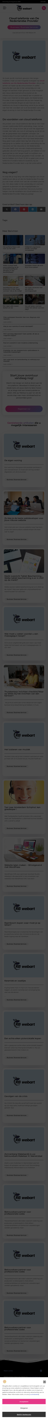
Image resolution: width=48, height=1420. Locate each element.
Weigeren (24, 1408)
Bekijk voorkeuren (24, 1414)
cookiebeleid (34, 1394)
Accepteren (24, 1402)
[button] (44, 1382)
